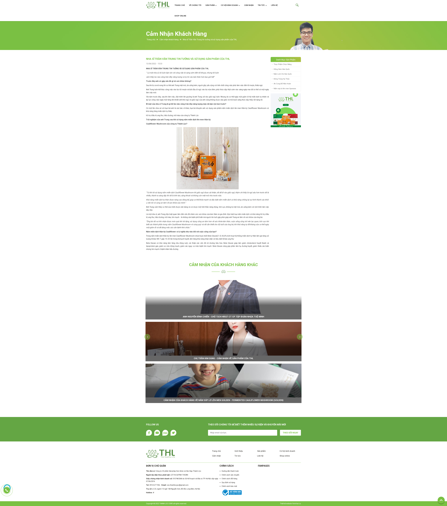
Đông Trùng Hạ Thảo (282, 79)
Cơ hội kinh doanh (287, 451)
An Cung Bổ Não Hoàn (282, 84)
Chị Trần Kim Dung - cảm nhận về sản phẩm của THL (223, 358)
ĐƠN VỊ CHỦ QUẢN (156, 465)
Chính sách (227, 465)
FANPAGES (264, 465)
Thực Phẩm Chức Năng (282, 64)
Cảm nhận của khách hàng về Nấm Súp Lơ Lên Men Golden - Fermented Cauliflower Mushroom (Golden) (223, 400)
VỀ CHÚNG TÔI (195, 5)
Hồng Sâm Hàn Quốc (282, 69)
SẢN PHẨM (210, 5)
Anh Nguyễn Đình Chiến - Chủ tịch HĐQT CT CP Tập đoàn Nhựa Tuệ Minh (223, 316)
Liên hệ (260, 456)
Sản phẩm (261, 451)
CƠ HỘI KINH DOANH (229, 5)
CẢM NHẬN (249, 5)
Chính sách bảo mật (229, 486)
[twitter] (173, 433)
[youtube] (157, 433)
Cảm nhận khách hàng (176, 33)
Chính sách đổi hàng (229, 479)
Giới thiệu (239, 451)
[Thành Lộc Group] (286, 110)
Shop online (285, 456)
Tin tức (261, 5)
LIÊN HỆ (274, 5)
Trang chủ (179, 5)
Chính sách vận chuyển (230, 475)
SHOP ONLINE (180, 16)
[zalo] (165, 433)
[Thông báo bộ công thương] (232, 496)
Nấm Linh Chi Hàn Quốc (283, 74)
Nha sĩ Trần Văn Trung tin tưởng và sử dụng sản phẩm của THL (210, 39)
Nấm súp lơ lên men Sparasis (285, 88)
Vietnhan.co (296, 503)
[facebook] (149, 433)
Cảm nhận (216, 456)
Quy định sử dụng (228, 482)
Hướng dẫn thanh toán (230, 471)
